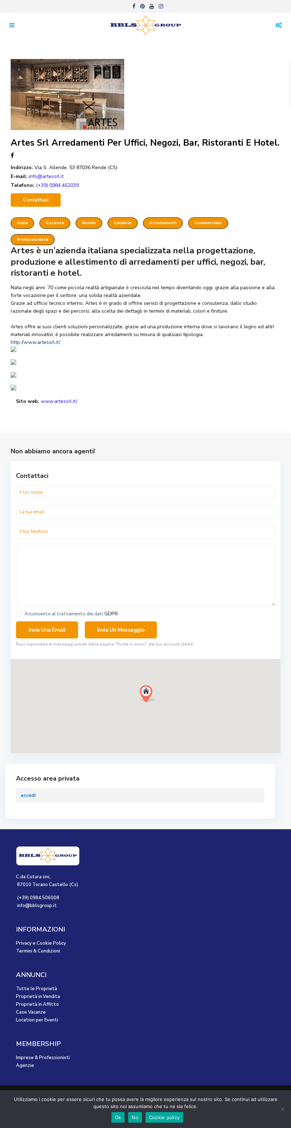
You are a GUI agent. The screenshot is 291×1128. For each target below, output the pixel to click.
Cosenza (55, 223)
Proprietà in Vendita (38, 996)
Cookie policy (164, 1117)
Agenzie (25, 1065)
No (135, 1117)
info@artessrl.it (46, 176)
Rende (89, 223)
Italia (22, 223)
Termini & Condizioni (38, 951)
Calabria (122, 223)
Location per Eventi (37, 1020)
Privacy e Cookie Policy (41, 943)
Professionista (32, 239)
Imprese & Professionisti (43, 1057)
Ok (118, 1117)
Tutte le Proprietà (36, 989)
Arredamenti (162, 223)
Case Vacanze (31, 1012)
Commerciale (208, 223)
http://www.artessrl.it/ (35, 342)
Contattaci (35, 199)
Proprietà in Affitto (37, 1004)
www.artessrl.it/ (59, 401)
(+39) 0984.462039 (57, 185)
